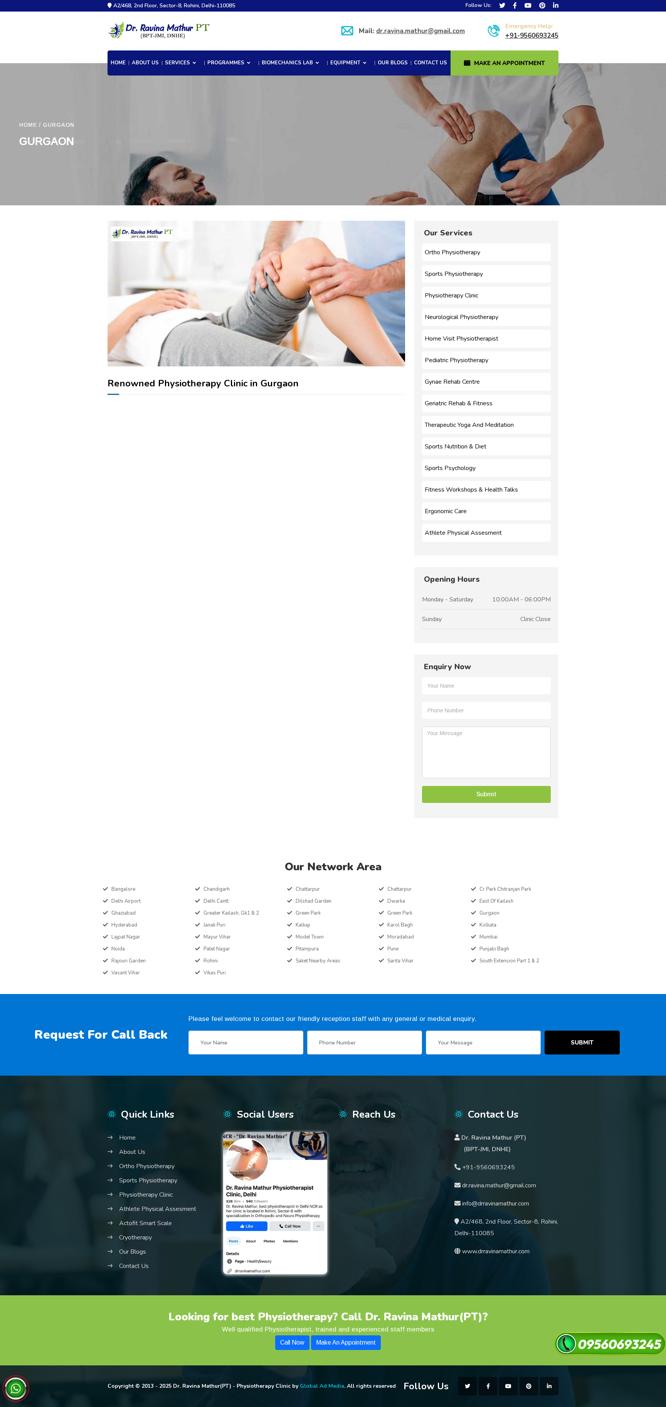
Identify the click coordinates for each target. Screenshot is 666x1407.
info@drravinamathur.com (495, 1203)
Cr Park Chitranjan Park (505, 889)
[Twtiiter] (502, 5)
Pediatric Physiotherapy (456, 360)
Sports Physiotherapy (454, 274)
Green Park (308, 913)
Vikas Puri (215, 972)
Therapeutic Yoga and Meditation (469, 425)
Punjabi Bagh (494, 948)
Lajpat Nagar (125, 937)
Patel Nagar (217, 948)
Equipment (345, 62)
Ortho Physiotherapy (452, 252)
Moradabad (400, 937)
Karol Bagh (400, 925)
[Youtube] (528, 5)
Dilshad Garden (313, 901)
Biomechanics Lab (287, 62)
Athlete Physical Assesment (463, 533)
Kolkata (487, 925)
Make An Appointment (509, 63)
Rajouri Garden (128, 960)
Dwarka (396, 901)
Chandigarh (217, 889)
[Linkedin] (555, 5)
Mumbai (488, 937)
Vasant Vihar (125, 972)
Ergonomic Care (446, 511)
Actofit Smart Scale (145, 1223)
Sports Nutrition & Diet (455, 446)
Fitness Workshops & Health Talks (471, 489)
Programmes (225, 62)
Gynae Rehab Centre (452, 382)
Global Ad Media (322, 1386)
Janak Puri (214, 925)
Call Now (292, 1342)
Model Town (310, 937)
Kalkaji (303, 925)
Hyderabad (124, 925)
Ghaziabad (123, 913)
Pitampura (307, 948)
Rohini (211, 960)
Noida (118, 948)
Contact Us (430, 62)
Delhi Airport (126, 901)
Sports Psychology (450, 468)
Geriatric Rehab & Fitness (459, 403)
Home (118, 62)
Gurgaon (489, 913)
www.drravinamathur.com (496, 1251)
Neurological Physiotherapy (461, 317)
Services (177, 62)
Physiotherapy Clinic (451, 295)
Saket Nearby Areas (318, 960)
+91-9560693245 (531, 35)
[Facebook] (515, 5)
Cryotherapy (135, 1237)
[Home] (159, 31)
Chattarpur (308, 889)
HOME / (30, 125)
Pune (393, 948)
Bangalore (123, 889)
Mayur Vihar (217, 937)
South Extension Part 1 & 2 (509, 960)
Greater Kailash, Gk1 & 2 (231, 913)
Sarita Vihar (400, 960)
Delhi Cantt (216, 901)
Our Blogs (393, 62)
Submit (582, 1042)
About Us (145, 62)
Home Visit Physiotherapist (461, 338)
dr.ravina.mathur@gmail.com (420, 31)
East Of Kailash (496, 901)
